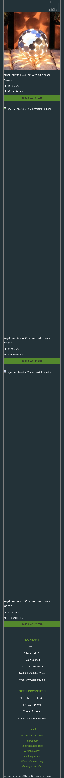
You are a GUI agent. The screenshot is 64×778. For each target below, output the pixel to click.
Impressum (32, 740)
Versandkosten (15, 91)
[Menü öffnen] (6, 6)
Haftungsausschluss (32, 745)
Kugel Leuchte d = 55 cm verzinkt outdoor (27, 338)
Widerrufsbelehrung (32, 761)
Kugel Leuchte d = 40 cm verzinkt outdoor (27, 75)
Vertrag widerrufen (32, 766)
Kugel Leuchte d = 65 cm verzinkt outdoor (27, 601)
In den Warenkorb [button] (32, 97)
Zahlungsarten (32, 756)
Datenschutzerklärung (32, 735)
